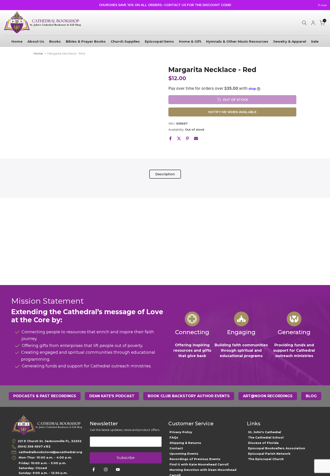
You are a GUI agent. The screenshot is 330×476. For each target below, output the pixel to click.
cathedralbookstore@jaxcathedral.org (50, 452)
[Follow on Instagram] (106, 469)
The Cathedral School (266, 437)
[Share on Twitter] (179, 138)
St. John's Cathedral (264, 432)
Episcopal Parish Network (269, 453)
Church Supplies (125, 41)
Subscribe (126, 458)
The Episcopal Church (266, 459)
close (8, 5)
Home (16, 41)
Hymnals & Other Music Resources (237, 41)
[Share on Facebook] (170, 138)
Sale (315, 41)
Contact (176, 448)
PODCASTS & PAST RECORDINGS (44, 396)
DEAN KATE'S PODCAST (111, 396)
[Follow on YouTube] (118, 469)
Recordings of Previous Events (194, 459)
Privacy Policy (180, 432)
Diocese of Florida (263, 443)
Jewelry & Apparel (289, 41)
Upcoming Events (183, 453)
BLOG (311, 396)
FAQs (173, 437)
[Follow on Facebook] (93, 469)
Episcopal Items (159, 41)
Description (165, 174)
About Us (35, 41)
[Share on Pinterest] (187, 138)
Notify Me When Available (232, 112)
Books (55, 41)
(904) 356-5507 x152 (34, 446)
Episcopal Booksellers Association (276, 448)
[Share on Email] (196, 138)
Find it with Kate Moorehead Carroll (199, 464)
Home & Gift (190, 41)
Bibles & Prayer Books (86, 41)
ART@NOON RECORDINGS (268, 396)
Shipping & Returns (185, 443)
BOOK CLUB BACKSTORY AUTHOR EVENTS (189, 396)
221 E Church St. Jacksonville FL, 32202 (49, 441)
